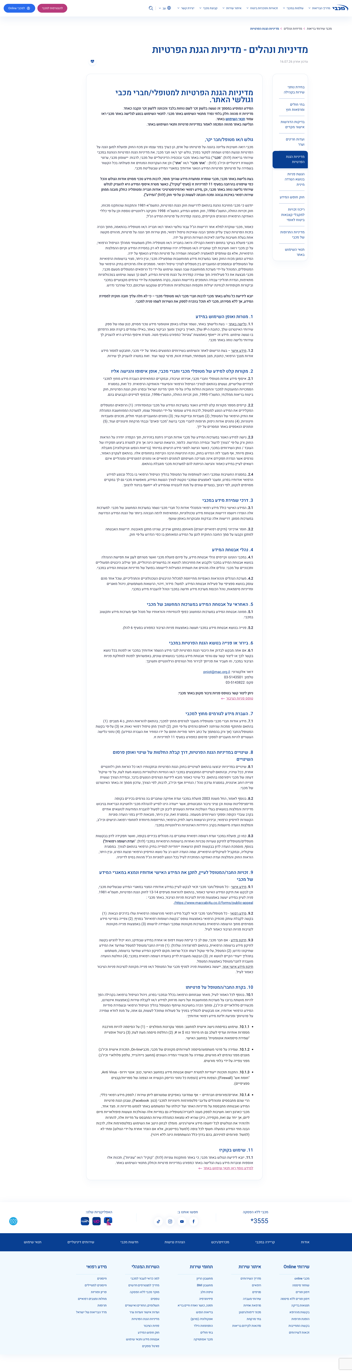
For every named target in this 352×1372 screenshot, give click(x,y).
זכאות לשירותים (299, 1332)
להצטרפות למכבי (52, 8)
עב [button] (164, 8)
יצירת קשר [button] (187, 8)
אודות (305, 1242)
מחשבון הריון (205, 1278)
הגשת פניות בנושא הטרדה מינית (295, 179)
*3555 (259, 1221)
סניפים (256, 1292)
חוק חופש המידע (292, 197)
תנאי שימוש (32, 1242)
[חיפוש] (151, 8)
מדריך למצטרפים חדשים (143, 1285)
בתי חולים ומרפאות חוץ (295, 107)
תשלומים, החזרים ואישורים (142, 1305)
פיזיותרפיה (206, 1299)
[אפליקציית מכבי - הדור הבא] (85, 1221)
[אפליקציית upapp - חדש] (96, 1221)
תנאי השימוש (235, 119)
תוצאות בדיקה (300, 1305)
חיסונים (102, 1278)
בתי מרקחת (254, 1319)
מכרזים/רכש (220, 1242)
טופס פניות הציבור (239, 698)
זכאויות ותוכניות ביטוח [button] (264, 8)
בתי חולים (206, 1332)
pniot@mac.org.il (216, 671)
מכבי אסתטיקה (203, 1339)
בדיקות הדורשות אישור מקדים (293, 124)
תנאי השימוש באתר (295, 252)
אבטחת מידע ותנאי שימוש (142, 1339)
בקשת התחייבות (299, 1325)
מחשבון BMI (205, 1285)
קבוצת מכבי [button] (209, 8)
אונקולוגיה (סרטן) (202, 1319)
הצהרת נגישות (175, 1242)
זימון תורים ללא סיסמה (294, 1299)
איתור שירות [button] (233, 8)
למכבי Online (16, 8)
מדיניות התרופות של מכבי (292, 235)
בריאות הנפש (204, 1312)
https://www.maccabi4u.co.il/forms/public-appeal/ (213, 902)
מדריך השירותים (251, 1278)
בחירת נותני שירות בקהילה (294, 90)
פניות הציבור (151, 1325)
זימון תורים (302, 1292)
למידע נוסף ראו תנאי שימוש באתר (228, 1168)
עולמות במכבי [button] (294, 8)
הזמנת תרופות (300, 1319)
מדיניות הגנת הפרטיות (295, 159)
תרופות (102, 1305)
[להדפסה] (92, 61)
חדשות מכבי (129, 1242)
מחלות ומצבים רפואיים (92, 1299)
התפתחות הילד (203, 1325)
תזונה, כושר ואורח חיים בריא (195, 1305)
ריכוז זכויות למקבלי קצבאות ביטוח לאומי (293, 215)
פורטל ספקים (150, 1346)
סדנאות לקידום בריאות (246, 1325)
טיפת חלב (206, 1292)
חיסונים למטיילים (96, 1285)
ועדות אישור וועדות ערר (144, 1312)
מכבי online (301, 1278)
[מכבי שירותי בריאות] (340, 8)
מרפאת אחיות (252, 1305)
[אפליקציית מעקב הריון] (108, 1221)
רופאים (256, 1285)
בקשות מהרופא (299, 1312)
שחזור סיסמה (300, 1285)
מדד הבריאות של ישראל (91, 1312)
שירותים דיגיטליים (80, 1242)
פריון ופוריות (99, 1292)
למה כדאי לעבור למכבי (145, 1278)
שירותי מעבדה (252, 1299)
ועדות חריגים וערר (295, 142)
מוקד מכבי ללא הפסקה (144, 1292)
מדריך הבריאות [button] (320, 8)
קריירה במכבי (265, 1242)
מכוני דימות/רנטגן (250, 1312)
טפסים (155, 1299)
